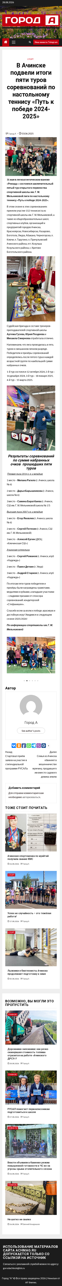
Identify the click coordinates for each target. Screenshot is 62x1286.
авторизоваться (31, 797)
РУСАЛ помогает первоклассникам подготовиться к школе (29, 1111)
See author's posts (31, 730)
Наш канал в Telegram (46, 42)
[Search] (30, 42)
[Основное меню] (14, 42)
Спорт (30, 59)
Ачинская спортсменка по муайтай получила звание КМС (28, 858)
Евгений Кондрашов (31, 1224)
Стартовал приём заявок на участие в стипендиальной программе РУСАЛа (16, 760)
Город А (12, 133)
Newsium (52, 1278)
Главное (12, 1014)
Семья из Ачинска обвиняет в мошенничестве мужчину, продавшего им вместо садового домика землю (45, 764)
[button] (9, 657)
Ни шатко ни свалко (19, 1219)
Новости (12, 1128)
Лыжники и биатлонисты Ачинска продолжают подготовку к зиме (28, 972)
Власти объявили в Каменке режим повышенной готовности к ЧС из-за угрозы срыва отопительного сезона (30, 1165)
